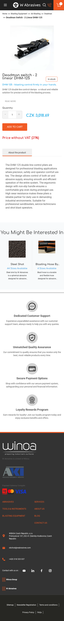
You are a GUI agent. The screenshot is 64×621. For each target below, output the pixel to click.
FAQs (39, 612)
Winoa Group (11, 579)
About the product (17, 152)
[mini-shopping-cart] (58, 5)
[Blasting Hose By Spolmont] (46, 260)
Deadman (48, 14)
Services (39, 502)
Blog (37, 516)
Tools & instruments (14, 509)
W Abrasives (11, 588)
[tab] (17, 152)
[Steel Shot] (17, 260)
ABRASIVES (8, 502)
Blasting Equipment (19, 14)
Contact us (40, 523)
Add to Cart (15, 127)
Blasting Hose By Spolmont (47, 264)
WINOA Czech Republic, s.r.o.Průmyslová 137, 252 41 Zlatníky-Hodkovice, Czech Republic (30, 536)
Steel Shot (17, 264)
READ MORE (10, 101)
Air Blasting (36, 14)
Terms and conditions (48, 605)
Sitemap (10, 605)
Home (4, 14)
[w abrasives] (26, 5)
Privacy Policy (28, 612)
